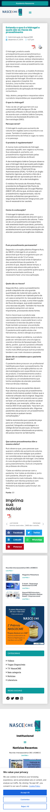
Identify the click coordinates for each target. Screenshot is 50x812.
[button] (30, 12)
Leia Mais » (9, 571)
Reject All (25, 806)
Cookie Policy (34, 786)
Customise (25, 799)
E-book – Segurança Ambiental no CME (30, 584)
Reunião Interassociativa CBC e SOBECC (22, 568)
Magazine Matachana (30, 575)
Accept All (25, 792)
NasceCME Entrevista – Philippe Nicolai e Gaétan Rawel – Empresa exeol (32, 594)
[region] (25, 790)
